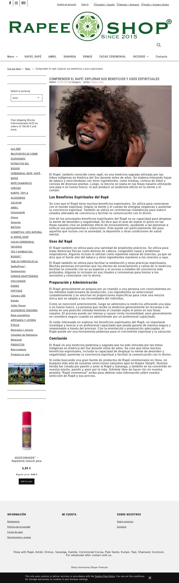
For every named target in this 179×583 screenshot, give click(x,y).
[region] (26, 373)
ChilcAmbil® (18, 212)
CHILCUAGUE (18, 281)
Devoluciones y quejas (19, 537)
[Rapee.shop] (26, 373)
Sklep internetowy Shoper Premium (89, 567)
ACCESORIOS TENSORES (24, 310)
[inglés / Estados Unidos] (155, 4)
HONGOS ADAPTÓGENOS (24, 276)
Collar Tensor (18, 305)
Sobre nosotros (125, 521)
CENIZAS (16, 188)
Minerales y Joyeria (22, 330)
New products (18, 349)
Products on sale (20, 354)
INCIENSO (16, 246)
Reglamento (13, 521)
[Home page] (89, 26)
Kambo (15, 300)
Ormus (14, 217)
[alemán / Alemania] (128, 4)
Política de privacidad (18, 527)
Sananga (16, 222)
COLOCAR (16, 202)
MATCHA (16, 227)
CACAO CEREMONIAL (22, 241)
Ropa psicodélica (20, 315)
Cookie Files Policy (105, 576)
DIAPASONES (18, 158)
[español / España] (104, 4)
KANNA (15, 286)
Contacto (122, 527)
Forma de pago (15, 532)
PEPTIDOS (16, 290)
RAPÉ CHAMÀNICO (21, 183)
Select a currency (20, 91)
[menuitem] (16, 56)
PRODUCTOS (17, 344)
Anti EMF (16, 148)
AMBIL (14, 207)
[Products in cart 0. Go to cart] (168, 45)
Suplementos (18, 271)
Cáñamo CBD (18, 295)
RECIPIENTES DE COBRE (24, 153)
